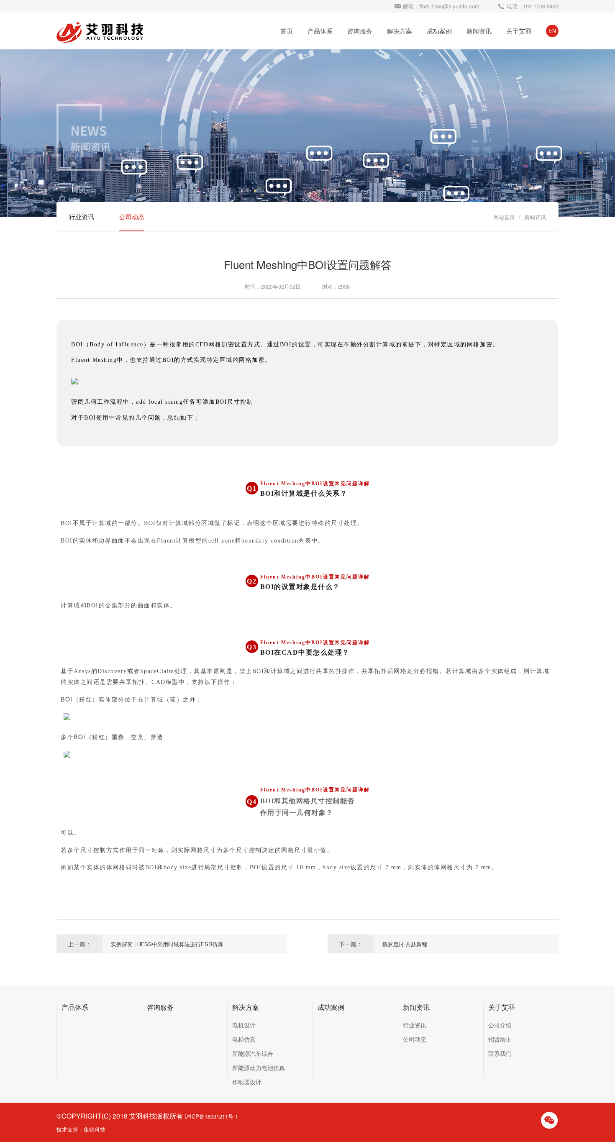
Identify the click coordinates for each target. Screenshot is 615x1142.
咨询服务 (359, 30)
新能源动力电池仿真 (258, 1067)
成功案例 (439, 30)
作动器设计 (246, 1082)
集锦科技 (94, 1129)
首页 (286, 30)
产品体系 (320, 30)
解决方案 (399, 30)
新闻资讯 (479, 30)
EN (552, 31)
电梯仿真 (244, 1039)
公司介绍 (500, 1025)
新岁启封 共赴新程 (404, 944)
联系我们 (500, 1053)
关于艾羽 (518, 30)
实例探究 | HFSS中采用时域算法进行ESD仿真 (167, 944)
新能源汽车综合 (252, 1053)
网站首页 (504, 217)
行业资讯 (81, 216)
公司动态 (131, 216)
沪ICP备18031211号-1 (211, 1116)
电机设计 (244, 1025)
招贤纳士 (500, 1039)
